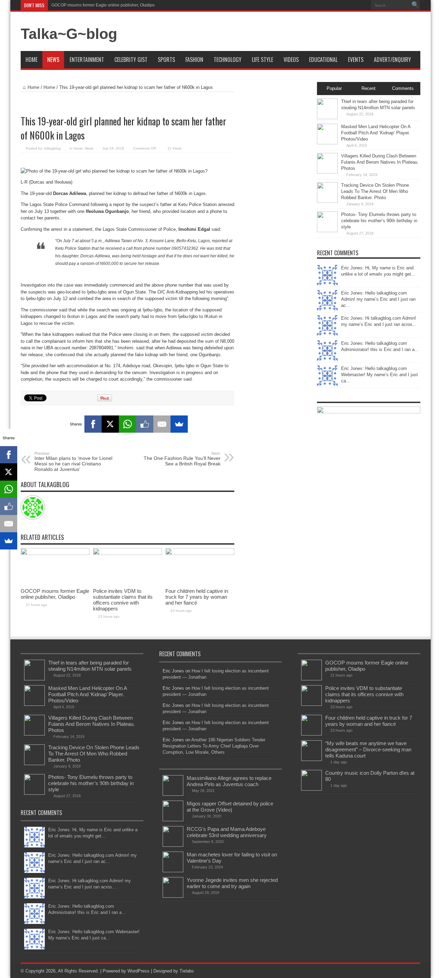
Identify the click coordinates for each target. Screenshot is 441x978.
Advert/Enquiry (392, 59)
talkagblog (52, 148)
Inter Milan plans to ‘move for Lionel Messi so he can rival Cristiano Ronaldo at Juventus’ (73, 461)
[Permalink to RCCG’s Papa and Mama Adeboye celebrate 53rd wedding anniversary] (173, 845)
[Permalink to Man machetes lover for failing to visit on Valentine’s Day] (173, 870)
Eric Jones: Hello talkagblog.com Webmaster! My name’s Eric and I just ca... (379, 374)
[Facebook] (93, 424)
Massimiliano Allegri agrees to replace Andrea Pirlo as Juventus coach (229, 781)
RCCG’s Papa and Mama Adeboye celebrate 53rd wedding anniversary (227, 832)
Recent (368, 88)
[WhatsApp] (127, 424)
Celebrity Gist (130, 59)
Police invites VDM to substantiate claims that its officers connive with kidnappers (123, 599)
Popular (334, 88)
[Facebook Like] (144, 424)
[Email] (162, 424)
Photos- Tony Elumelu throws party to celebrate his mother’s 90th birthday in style (379, 220)
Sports (166, 59)
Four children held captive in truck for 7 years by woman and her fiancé (196, 597)
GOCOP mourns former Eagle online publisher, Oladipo (103, 5)
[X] (110, 424)
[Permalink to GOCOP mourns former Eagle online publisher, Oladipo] (55, 553)
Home (31, 59)
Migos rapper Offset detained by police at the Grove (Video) (230, 807)
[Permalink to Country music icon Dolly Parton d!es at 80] (311, 789)
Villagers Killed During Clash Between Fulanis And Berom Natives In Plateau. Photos (380, 162)
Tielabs (187, 971)
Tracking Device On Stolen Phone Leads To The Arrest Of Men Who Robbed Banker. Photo (375, 191)
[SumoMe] (179, 424)
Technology (228, 59)
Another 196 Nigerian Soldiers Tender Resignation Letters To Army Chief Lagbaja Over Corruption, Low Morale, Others (214, 746)
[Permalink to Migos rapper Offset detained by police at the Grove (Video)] (173, 819)
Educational (323, 59)
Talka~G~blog (69, 33)
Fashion (194, 59)
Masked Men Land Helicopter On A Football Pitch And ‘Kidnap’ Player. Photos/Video (375, 133)
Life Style (262, 59)
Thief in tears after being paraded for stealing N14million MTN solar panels (90, 666)
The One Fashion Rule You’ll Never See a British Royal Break (182, 458)
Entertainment (87, 59)
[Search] (415, 5)
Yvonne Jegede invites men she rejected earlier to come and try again (232, 883)
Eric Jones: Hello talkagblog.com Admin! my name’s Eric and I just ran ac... (378, 299)
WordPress (138, 971)
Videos (291, 59)
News (53, 59)
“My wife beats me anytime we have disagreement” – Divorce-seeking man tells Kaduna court (368, 749)
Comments (403, 88)
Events (355, 59)
